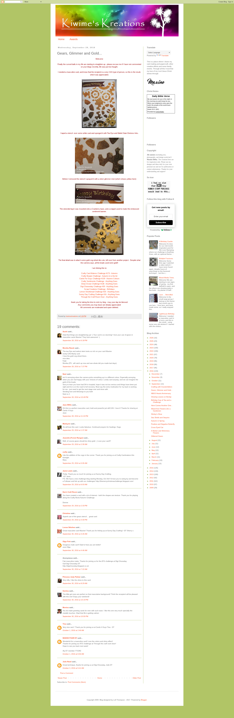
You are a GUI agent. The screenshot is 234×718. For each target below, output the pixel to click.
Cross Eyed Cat (157, 427)
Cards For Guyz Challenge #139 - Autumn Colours (99, 278)
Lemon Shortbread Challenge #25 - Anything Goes (99, 292)
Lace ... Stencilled (166, 295)
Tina (64, 624)
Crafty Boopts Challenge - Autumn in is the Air (99, 276)
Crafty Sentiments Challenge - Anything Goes (99, 281)
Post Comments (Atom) (77, 682)
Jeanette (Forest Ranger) (73, 438)
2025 (152, 341)
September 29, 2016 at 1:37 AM (75, 430)
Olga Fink (67, 541)
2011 (152, 481)
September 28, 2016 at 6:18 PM (75, 340)
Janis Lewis (68, 471)
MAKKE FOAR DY (70, 638)
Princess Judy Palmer (72, 577)
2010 (152, 484)
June (154, 447)
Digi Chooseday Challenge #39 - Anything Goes (99, 286)
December (156, 374)
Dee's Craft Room (70, 492)
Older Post (137, 678)
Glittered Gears (157, 436)
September (156, 384)
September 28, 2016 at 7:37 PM (75, 366)
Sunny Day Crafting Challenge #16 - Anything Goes (99, 294)
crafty (65, 452)
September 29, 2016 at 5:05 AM (75, 463)
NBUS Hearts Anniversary (161, 393)
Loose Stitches (69, 527)
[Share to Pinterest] (101, 316)
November (156, 377)
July (153, 444)
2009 (152, 488)
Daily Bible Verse (161, 96)
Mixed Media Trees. (166, 278)
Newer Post (62, 678)
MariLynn (66, 424)
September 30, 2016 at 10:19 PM (75, 600)
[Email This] (92, 316)
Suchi (65, 332)
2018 (152, 364)
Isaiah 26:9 (151, 109)
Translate (165, 55)
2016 (152, 371)
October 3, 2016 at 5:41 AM (73, 668)
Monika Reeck (68, 348)
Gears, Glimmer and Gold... (161, 390)
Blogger (144, 700)
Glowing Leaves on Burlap (161, 397)
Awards (74, 39)
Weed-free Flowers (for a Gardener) (161, 410)
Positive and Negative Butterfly (163, 424)
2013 (152, 474)
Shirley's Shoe (156, 414)
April (154, 454)
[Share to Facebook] (99, 316)
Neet (64, 374)
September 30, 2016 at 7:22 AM (75, 569)
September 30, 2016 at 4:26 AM (75, 534)
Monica (66, 607)
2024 (152, 344)
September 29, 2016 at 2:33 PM (75, 506)
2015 (152, 468)
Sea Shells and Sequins (160, 417)
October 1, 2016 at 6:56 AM (73, 654)
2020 (152, 358)
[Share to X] (97, 316)
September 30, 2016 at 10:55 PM (75, 616)
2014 (152, 471)
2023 (152, 348)
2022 (152, 351)
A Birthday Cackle (166, 241)
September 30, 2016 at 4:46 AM (75, 550)
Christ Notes (160, 112)
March (154, 457)
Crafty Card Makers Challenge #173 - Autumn (99, 273)
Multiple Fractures (166, 258)
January (155, 464)
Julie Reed (67, 662)
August (154, 440)
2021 (152, 354)
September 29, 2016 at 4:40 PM (75, 520)
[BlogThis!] (94, 316)
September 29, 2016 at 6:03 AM (75, 484)
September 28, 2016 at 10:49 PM (75, 397)
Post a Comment (66, 673)
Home (61, 39)
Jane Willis (67, 405)
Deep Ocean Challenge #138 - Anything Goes (99, 284)
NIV (157, 109)
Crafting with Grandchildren (161, 387)
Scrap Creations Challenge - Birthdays (99, 289)
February (155, 460)
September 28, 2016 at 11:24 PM (75, 416)
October (155, 381)
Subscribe (161, 222)
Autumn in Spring (157, 421)
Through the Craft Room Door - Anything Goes (99, 297)
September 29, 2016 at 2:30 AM (75, 444)
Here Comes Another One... (162, 405)
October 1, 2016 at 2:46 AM (73, 630)
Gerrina (66, 591)
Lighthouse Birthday (166, 314)
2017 (152, 368)
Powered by (155, 230)
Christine (66, 513)
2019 (152, 361)
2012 (152, 478)
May (153, 450)
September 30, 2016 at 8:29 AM (75, 583)
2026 (152, 338)
